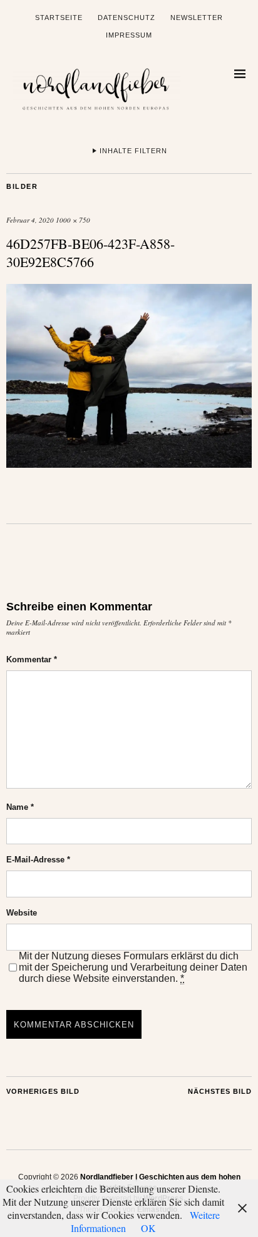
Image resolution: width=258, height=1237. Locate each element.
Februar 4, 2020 (30, 220)
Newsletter (196, 17)
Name (20, 807)
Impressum (129, 35)
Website (21, 912)
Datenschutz (126, 17)
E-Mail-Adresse (38, 859)
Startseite (59, 17)
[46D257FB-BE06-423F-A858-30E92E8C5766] (129, 463)
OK (148, 1227)
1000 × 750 (73, 220)
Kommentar (31, 659)
